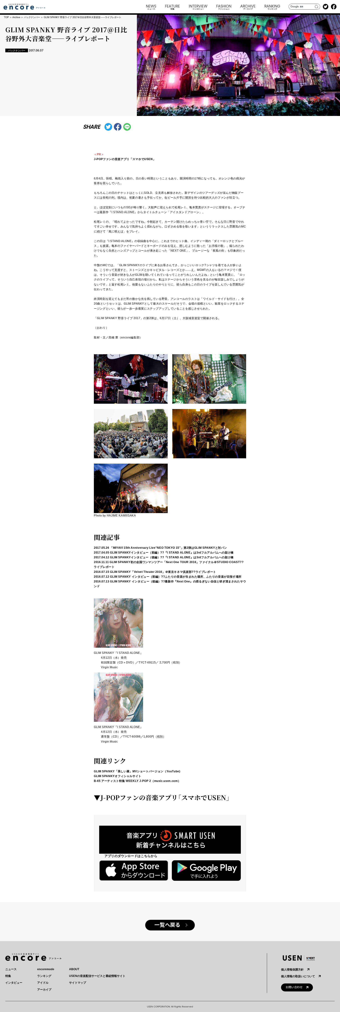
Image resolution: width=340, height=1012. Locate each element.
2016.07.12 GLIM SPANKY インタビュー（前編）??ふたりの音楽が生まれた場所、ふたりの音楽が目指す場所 (168, 576)
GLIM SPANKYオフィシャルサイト (117, 776)
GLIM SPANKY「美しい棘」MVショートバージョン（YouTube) (137, 771)
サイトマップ (77, 982)
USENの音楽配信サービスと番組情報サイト (97, 975)
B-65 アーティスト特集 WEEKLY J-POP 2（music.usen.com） (137, 780)
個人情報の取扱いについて (298, 976)
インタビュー (13, 982)
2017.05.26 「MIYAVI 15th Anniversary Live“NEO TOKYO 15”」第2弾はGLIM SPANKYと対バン (160, 547)
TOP (6, 17)
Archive (16, 17)
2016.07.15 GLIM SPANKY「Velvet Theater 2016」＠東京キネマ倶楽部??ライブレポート (155, 571)
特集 (8, 975)
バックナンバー (32, 17)
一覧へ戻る (167, 925)
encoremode (45, 969)
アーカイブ (44, 989)
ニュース (11, 969)
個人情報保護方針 (292, 969)
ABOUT (74, 969)
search (316, 6)
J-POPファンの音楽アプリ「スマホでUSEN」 (125, 159)
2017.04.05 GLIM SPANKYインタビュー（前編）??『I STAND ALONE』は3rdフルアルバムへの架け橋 (164, 552)
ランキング (44, 975)
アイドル (43, 982)
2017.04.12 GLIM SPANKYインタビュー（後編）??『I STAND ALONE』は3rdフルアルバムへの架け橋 (164, 557)
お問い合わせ (294, 987)
